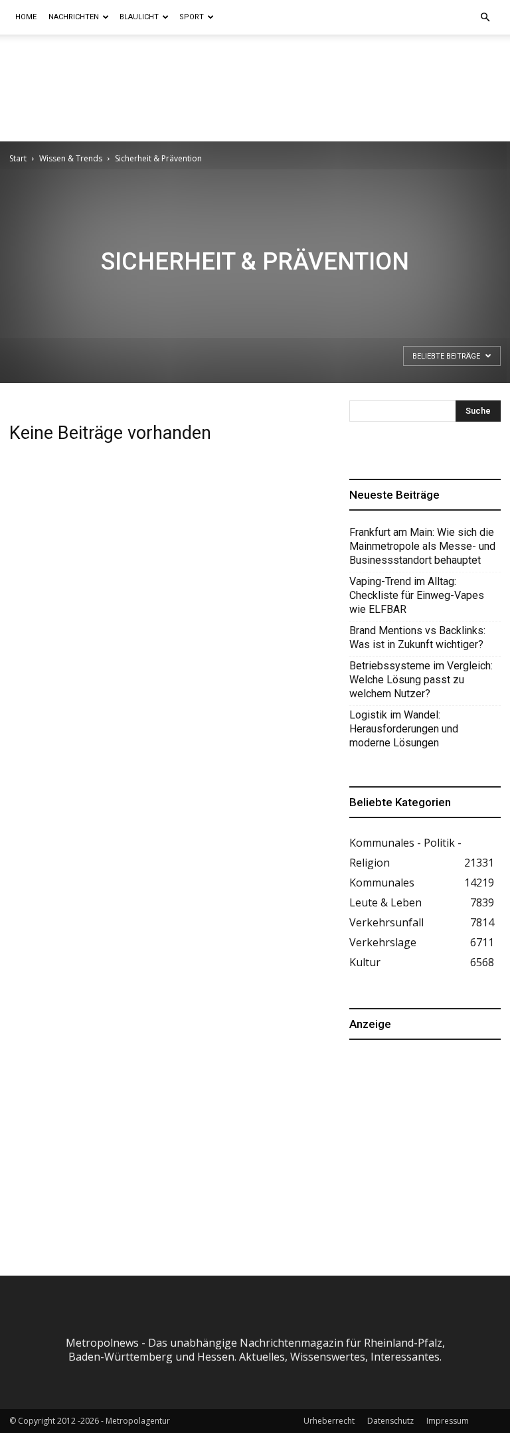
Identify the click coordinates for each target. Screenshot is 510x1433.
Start (18, 158)
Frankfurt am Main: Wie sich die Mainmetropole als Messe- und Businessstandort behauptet (422, 546)
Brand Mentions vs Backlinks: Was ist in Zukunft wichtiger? (417, 637)
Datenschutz (390, 1420)
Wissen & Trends (70, 158)
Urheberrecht (329, 1420)
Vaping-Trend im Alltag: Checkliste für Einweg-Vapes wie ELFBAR (416, 595)
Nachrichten (73, 17)
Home (26, 17)
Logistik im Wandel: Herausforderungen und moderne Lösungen (403, 729)
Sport (191, 17)
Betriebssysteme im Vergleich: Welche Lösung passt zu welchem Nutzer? (421, 679)
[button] (485, 17)
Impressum (447, 1420)
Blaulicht (139, 17)
